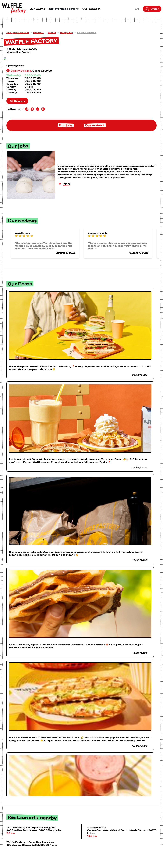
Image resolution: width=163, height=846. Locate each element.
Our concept (91, 8)
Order (154, 8)
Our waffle (37, 8)
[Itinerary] (81, 58)
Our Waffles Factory (63, 8)
